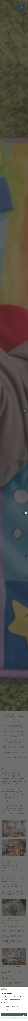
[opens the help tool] (26, 512)
